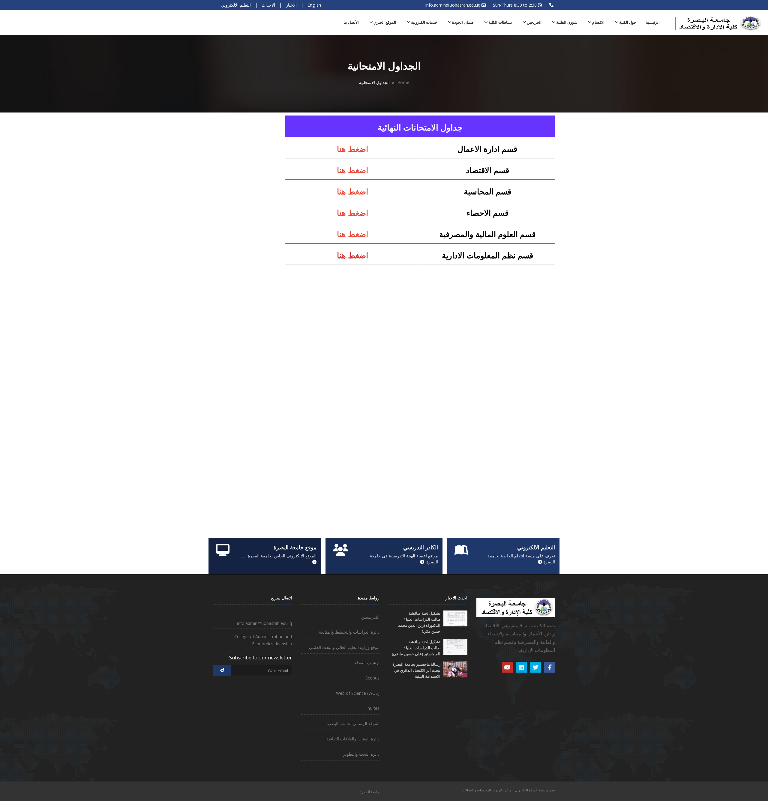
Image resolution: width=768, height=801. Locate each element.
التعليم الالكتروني (236, 5)
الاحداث (268, 5)
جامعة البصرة (370, 791)
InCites (373, 708)
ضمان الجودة (462, 22)
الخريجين (534, 22)
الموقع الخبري (384, 22)
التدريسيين (370, 617)
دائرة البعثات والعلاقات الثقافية (353, 739)
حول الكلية (627, 22)
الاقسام (597, 22)
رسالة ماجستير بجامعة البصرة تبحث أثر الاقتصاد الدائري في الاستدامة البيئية (416, 670)
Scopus (372, 678)
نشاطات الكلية (500, 22)
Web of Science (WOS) (358, 693)
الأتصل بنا (351, 22)
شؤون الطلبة (566, 22)
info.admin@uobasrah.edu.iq (452, 5)
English (314, 5)
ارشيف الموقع (367, 662)
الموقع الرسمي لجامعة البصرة (353, 723)
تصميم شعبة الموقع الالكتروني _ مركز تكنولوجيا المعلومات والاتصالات (508, 790)
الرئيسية (653, 22)
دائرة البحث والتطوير (361, 754)
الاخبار (291, 5)
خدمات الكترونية (423, 22)
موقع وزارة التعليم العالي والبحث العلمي (344, 647)
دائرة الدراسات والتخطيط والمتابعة (349, 632)
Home (403, 82)
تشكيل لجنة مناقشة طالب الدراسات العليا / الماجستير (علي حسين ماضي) (416, 648)
